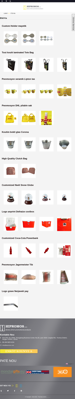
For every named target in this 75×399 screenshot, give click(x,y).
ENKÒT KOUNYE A (18, 351)
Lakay (6, 13)
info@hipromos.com (8, 345)
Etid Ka (13, 13)
